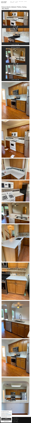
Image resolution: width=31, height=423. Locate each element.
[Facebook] (14, 420)
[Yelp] (16, 420)
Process (25, 1)
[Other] (17, 420)
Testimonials (12, 2)
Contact (16, 2)
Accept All (6, 418)
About (14, 1)
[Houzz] (13, 420)
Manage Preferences (6, 421)
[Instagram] (15, 420)
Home (11, 1)
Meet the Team (21, 1)
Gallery (17, 1)
